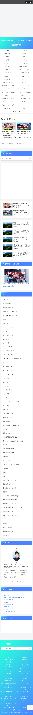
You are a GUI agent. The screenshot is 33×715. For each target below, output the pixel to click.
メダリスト (24, 678)
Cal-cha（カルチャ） (10, 611)
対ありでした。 (24, 696)
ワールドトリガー (24, 664)
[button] (30, 159)
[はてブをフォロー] (15, 581)
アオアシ (8, 671)
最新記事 (24, 657)
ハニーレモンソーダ (9, 687)
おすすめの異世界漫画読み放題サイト (15, 597)
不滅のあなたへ (8, 678)
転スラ (24, 662)
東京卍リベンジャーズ (24, 671)
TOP (8, 657)
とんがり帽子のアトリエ (24, 698)
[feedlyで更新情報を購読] (18, 581)
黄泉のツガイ (8, 696)
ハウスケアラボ (8, 609)
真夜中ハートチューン (24, 669)
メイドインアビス (24, 683)
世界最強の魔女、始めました (8, 698)
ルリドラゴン (24, 680)
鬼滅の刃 (8, 662)
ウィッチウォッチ (8, 676)
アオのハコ (8, 673)
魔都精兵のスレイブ (9, 680)
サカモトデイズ (24, 673)
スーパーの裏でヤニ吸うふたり (8, 692)
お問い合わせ (16, 710)
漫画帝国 (6, 595)
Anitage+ (6, 602)
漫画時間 (6, 607)
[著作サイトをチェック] (13, 581)
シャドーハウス (24, 676)
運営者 (24, 707)
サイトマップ (24, 703)
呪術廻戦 (24, 659)
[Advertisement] (16, 20)
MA (16, 562)
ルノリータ (24, 700)
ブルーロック (8, 669)
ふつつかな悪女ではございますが (24, 688)
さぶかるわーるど (9, 604)
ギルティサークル (8, 659)
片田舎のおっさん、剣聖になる (8, 684)
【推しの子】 (24, 666)
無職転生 (8, 664)
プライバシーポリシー (8, 707)
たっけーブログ (8, 600)
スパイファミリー (8, 666)
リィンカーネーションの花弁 (24, 691)
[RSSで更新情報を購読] (20, 581)
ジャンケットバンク (9, 700)
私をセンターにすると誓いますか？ (8, 704)
